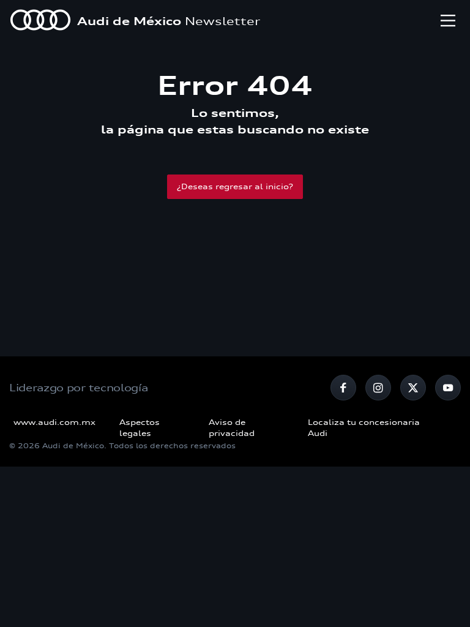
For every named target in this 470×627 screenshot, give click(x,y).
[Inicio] (40, 21)
